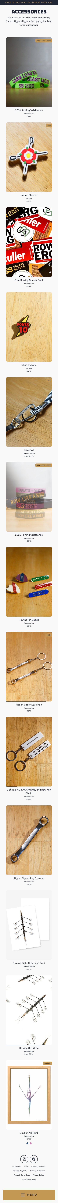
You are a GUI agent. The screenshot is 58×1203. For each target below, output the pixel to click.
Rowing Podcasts (38, 1167)
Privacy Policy (38, 1175)
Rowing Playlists (20, 1171)
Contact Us (16, 1167)
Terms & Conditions (22, 1175)
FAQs (26, 1167)
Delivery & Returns (37, 1171)
